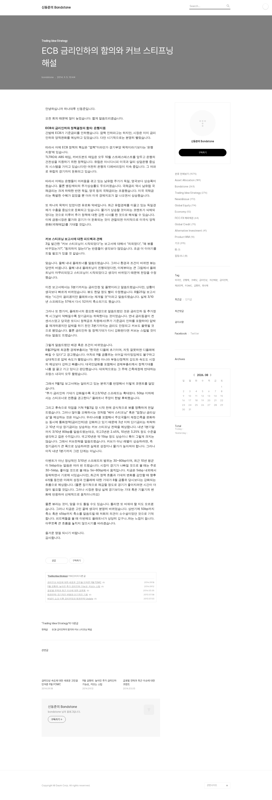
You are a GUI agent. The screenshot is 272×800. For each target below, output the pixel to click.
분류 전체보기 (186, 173)
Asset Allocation (188, 180)
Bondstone (185, 186)
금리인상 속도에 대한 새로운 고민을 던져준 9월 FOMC (74, 582)
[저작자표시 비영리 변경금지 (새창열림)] (89, 560)
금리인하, (224, 280)
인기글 (188, 299)
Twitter (194, 333)
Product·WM (184, 236)
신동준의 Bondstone (56, 7)
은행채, (186, 280)
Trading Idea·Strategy (58, 576)
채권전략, (179, 285)
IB (177, 249)
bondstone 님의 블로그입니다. (64, 711)
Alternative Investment (191, 230)
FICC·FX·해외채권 (187, 218)
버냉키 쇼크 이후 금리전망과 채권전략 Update (70, 598)
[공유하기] (59, 560)
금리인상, (203, 280)
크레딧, (194, 280)
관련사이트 (212, 785)
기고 (180, 243)
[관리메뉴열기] (265, 6)
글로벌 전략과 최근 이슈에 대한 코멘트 (66, 590)
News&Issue (185, 199)
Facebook (181, 333)
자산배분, (213, 280)
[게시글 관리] (64, 560)
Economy (183, 211)
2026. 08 (202, 375)
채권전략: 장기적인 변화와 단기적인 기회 (67, 594)
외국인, (178, 280)
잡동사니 (181, 255)
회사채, (205, 285)
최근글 (178, 299)
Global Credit (185, 224)
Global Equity (185, 205)
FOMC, (188, 285)
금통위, (197, 285)
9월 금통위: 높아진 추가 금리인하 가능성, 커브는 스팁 (73, 586)
